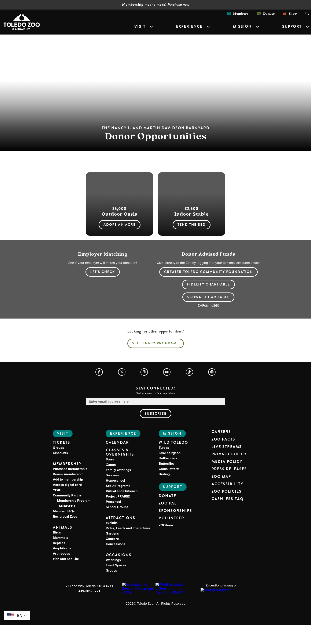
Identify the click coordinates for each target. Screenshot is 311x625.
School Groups (117, 506)
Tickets (61, 442)
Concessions (115, 544)
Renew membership (68, 474)
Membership (67, 464)
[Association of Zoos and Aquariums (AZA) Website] (139, 588)
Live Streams (227, 447)
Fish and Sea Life (66, 558)
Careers (221, 432)
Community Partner (72, 500)
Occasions (119, 555)
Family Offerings (118, 469)
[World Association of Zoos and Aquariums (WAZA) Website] (172, 588)
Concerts (113, 538)
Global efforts (169, 468)
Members (240, 13)
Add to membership (68, 479)
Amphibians (62, 548)
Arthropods (61, 553)
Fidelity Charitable (208, 284)
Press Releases (229, 469)
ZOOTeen (166, 525)
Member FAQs (64, 511)
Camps (111, 464)
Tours (110, 459)
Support (292, 26)
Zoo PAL (168, 503)
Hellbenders (168, 458)
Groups (58, 447)
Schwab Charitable (208, 297)
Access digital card (67, 484)
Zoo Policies (227, 491)
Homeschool (115, 480)
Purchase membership (70, 468)
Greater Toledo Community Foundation (208, 271)
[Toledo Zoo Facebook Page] (99, 372)
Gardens (112, 533)
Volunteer (171, 518)
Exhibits (112, 522)
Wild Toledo (173, 442)
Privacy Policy (229, 454)
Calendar (117, 443)
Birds (57, 532)
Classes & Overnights (120, 452)
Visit (140, 26)
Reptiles (59, 542)
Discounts (60, 452)
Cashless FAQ (228, 499)
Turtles (164, 447)
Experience (189, 26)
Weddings (113, 559)
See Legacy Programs (155, 343)
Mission (242, 26)
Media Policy (227, 462)
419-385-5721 (89, 591)
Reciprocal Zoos (65, 516)
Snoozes (112, 475)
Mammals (60, 537)
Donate (268, 13)
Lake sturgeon (169, 452)
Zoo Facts (223, 439)
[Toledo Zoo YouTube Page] (167, 372)
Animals (62, 527)
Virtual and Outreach (122, 491)
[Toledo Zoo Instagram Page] (144, 372)
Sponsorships (175, 511)
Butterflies (167, 463)
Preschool (113, 501)
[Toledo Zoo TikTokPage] (189, 372)
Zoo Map (221, 477)
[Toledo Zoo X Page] (121, 372)
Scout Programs (118, 485)
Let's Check (102, 271)
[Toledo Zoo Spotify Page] (212, 372)
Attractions (120, 518)
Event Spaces (116, 565)
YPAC (57, 490)
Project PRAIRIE (118, 496)
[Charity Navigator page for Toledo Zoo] (222, 590)
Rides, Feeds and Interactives (128, 528)
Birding (164, 474)
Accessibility (227, 484)
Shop (291, 13)
